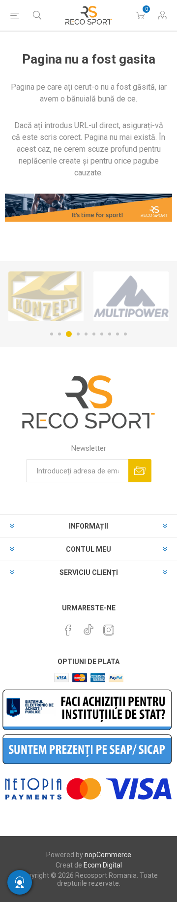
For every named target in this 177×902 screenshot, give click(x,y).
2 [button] (59, 334)
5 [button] (86, 334)
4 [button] (78, 334)
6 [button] (93, 334)
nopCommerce (108, 855)
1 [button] (51, 334)
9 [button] (117, 334)
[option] (45, 296)
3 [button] (69, 334)
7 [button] (101, 334)
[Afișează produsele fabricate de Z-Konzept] (46, 296)
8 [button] (109, 334)
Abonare (139, 470)
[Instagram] (109, 630)
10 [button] (125, 334)
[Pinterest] (68, 630)
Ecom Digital (103, 865)
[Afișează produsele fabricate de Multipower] (131, 296)
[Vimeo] (88, 627)
